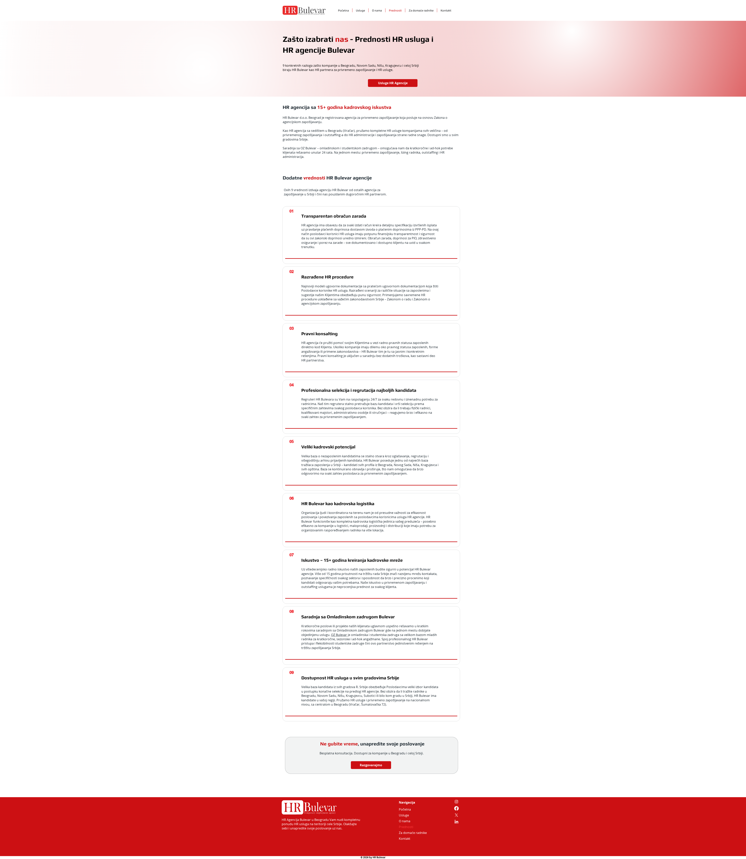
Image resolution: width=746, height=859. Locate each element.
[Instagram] (456, 801)
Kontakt (404, 838)
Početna (405, 809)
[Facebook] (456, 808)
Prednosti (406, 827)
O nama (404, 821)
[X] (456, 815)
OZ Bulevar (339, 635)
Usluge (404, 815)
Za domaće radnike (408, 833)
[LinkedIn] (456, 822)
